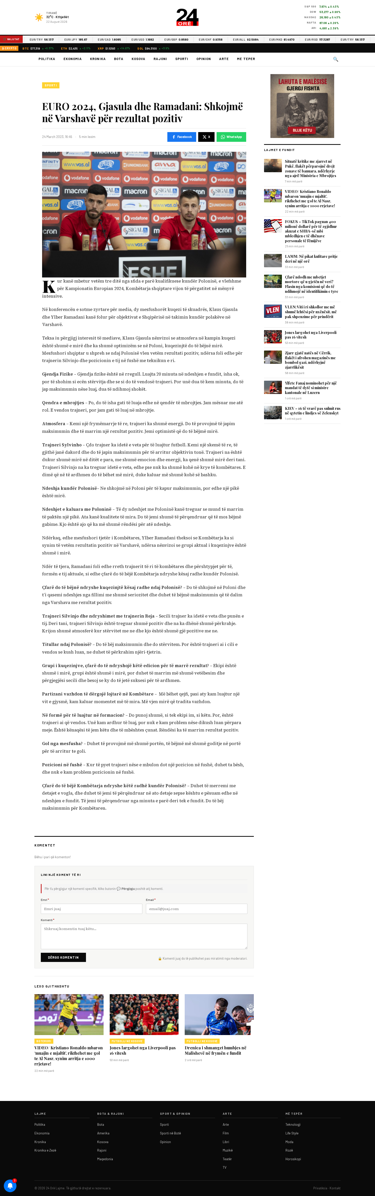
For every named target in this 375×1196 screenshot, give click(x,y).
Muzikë (228, 1150)
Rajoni (160, 59)
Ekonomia (73, 59)
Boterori (43, 1041)
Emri (45, 899)
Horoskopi (293, 1159)
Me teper (246, 59)
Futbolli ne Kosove (127, 1041)
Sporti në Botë (170, 1133)
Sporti (181, 59)
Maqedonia (105, 1159)
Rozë (289, 1150)
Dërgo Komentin (63, 957)
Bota (118, 59)
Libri (226, 1142)
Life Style (291, 1133)
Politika (47, 59)
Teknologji (293, 1124)
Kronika (98, 59)
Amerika (103, 1133)
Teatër (227, 1159)
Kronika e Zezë (45, 1150)
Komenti (47, 920)
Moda (289, 1142)
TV (225, 1167)
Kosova (138, 59)
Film (226, 1133)
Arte (224, 59)
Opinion (203, 59)
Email (151, 899)
